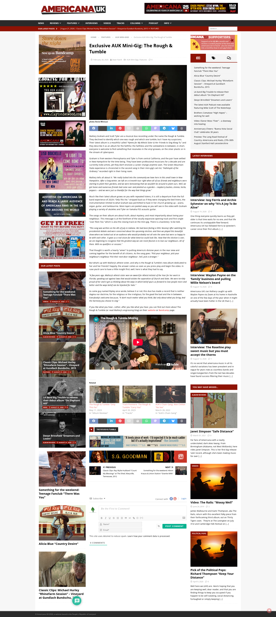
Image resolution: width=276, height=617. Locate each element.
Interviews (91, 23)
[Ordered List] (118, 518)
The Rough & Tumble (106, 429)
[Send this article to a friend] (129, 128)
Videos (107, 23)
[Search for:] (223, 28)
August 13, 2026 (199, 286)
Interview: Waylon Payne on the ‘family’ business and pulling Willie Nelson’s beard (213, 279)
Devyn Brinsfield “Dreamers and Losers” (61, 437)
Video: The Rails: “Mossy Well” (211, 502)
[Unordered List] (122, 518)
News (41, 23)
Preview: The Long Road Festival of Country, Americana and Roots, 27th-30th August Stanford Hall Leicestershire (214, 140)
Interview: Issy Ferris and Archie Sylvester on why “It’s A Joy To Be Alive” (213, 203)
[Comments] (229, 58)
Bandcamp (164, 310)
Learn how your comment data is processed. (149, 536)
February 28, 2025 (100, 59)
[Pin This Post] (120, 128)
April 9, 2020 (198, 581)
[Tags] (213, 58)
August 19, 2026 (199, 211)
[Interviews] (213, 179)
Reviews (54, 23)
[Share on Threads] (181, 128)
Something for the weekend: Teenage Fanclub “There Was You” (59, 294)
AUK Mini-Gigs (133, 59)
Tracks (120, 23)
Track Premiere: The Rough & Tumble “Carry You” (136, 406)
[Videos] (213, 481)
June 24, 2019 (198, 506)
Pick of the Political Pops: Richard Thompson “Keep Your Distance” (212, 573)
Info (166, 23)
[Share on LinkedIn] (111, 128)
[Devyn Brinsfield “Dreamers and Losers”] (62, 430)
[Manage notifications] (269, 610)
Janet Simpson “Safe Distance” (212, 431)
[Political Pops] (213, 549)
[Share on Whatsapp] (146, 128)
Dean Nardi (117, 59)
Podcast (153, 23)
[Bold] (102, 518)
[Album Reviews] (213, 410)
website (152, 310)
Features (72, 23)
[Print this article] (137, 128)
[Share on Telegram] (164, 128)
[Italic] (106, 518)
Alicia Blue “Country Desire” (59, 333)
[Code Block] (130, 518)
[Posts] (198, 58)
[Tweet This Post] (102, 128)
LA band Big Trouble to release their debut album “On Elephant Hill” (61, 400)
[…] (221, 229)
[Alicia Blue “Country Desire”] (62, 324)
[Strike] (114, 518)
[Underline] (110, 518)
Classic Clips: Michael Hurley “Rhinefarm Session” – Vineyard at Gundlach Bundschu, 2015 (61, 365)
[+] (141, 518)
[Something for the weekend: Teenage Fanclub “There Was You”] (62, 289)
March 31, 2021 (199, 435)
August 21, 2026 (58, 302)
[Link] (134, 518)
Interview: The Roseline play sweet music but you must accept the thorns (210, 351)
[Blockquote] (126, 518)
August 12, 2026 (199, 358)
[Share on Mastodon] (155, 128)
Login (183, 498)
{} (138, 518)
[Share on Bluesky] (173, 128)
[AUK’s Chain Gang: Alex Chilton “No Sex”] (171, 394)
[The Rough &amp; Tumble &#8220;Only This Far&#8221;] (104, 394)
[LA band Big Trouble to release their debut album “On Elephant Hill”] (62, 394)
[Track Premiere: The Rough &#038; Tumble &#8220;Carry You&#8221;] (137, 394)
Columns (135, 23)
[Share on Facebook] (93, 128)
